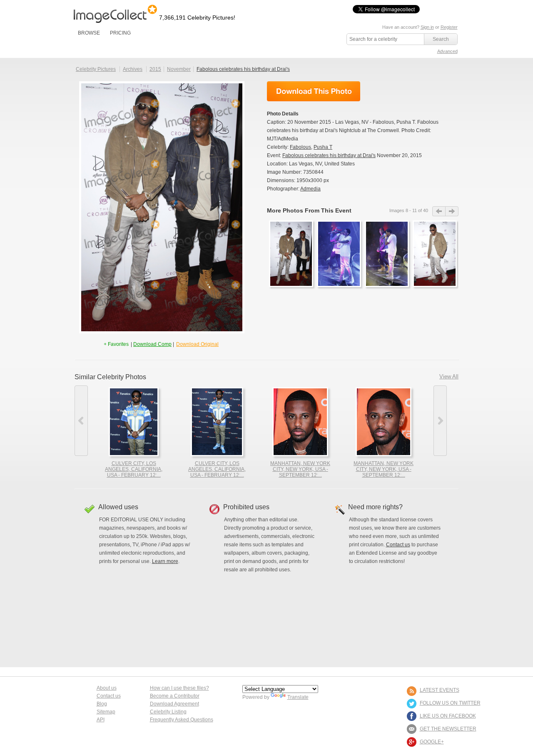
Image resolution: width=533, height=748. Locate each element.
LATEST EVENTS (439, 690)
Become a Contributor (174, 696)
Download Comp (152, 344)
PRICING (120, 33)
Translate (298, 697)
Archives (132, 69)
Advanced (447, 51)
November (179, 69)
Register (449, 27)
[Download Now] (313, 91)
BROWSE (89, 33)
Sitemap (106, 712)
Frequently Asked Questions (181, 720)
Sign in (427, 27)
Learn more (165, 561)
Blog (102, 704)
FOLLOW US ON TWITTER (450, 703)
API (101, 720)
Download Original (197, 344)
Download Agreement (174, 704)
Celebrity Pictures (96, 69)
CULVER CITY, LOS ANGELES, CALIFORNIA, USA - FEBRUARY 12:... (133, 469)
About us (107, 688)
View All (448, 376)
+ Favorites (117, 344)
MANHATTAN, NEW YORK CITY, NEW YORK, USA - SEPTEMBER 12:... (300, 469)
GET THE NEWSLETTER (448, 729)
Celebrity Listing (168, 712)
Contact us (398, 545)
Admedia (310, 189)
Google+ (432, 742)
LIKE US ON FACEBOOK (448, 716)
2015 (155, 69)
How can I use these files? (179, 688)
